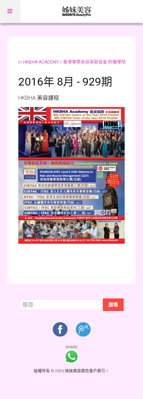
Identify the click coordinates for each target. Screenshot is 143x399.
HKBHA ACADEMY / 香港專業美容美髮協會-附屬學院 (74, 62)
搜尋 (113, 304)
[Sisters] (77, 11)
